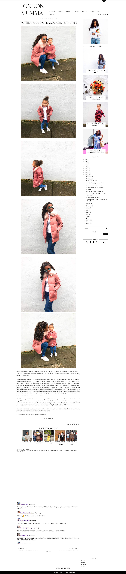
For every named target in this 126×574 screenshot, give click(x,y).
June (87, 212)
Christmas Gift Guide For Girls (93, 180)
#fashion (83, 562)
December (88, 176)
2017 (86, 172)
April (87, 216)
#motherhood (52, 450)
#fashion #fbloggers (27, 450)
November (88, 179)
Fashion (76, 11)
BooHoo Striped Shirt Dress (95, 71)
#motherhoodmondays (63, 450)
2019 (86, 168)
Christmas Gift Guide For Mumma (94, 185)
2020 (86, 166)
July (87, 210)
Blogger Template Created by (63, 572)
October (88, 203)
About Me (52, 11)
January (88, 223)
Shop (99, 11)
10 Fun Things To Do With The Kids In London (71, 443)
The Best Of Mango (26, 441)
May (87, 214)
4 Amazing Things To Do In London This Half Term (60, 443)
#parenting (74, 450)
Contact (52, 14)
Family (61, 11)
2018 (86, 170)
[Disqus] (48, 478)
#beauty (83, 560)
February (88, 221)
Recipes (92, 11)
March (87, 218)
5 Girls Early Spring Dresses (95, 125)
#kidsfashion (38, 450)
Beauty (84, 11)
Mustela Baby (89, 189)
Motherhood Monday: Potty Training (94, 187)
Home (48, 551)
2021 (86, 164)
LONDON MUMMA (32, 9)
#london (44, 450)
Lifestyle (68, 11)
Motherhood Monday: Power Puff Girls (95, 183)
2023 (86, 159)
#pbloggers (20, 451)
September (88, 205)
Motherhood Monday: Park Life (93, 197)
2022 (86, 161)
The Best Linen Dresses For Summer (95, 151)
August (88, 208)
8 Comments (26, 449)
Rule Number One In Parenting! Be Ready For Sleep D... (96, 200)
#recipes (83, 566)
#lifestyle (83, 564)
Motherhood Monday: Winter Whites (94, 191)
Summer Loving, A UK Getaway (49, 442)
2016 (86, 174)
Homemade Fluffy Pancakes (95, 98)
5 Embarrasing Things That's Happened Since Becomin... (96, 194)
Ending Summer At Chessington (38, 442)
